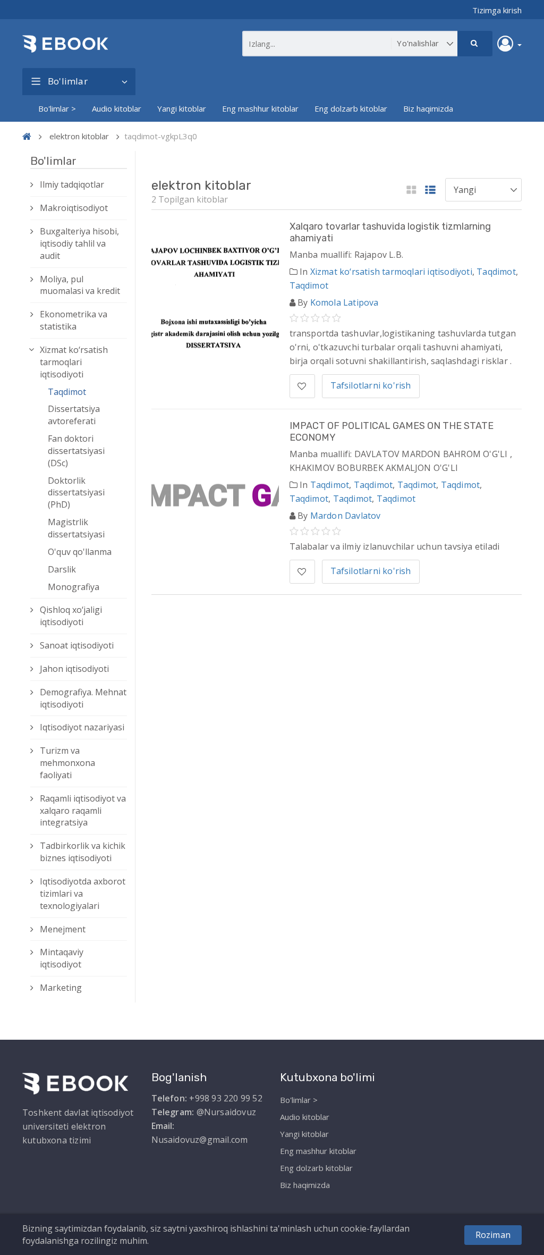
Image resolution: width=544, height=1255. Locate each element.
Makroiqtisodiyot (74, 208)
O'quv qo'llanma (80, 552)
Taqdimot (67, 392)
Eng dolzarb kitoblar (350, 108)
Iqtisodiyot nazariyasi (82, 727)
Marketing (61, 987)
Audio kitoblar (116, 108)
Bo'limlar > (57, 108)
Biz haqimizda (428, 108)
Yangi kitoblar (181, 108)
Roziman (493, 1235)
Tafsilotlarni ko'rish (370, 385)
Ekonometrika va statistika (73, 320)
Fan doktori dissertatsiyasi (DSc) (76, 451)
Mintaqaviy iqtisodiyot (61, 958)
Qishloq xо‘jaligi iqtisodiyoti (71, 616)
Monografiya (73, 587)
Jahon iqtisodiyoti (74, 669)
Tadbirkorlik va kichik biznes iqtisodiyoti (82, 852)
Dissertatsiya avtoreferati (74, 415)
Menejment (63, 929)
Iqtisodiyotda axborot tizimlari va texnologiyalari (82, 893)
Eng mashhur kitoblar (260, 108)
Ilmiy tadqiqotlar (72, 184)
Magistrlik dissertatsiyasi (76, 528)
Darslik (62, 569)
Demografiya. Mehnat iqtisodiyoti (83, 698)
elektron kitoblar (79, 136)
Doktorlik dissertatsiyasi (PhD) (76, 493)
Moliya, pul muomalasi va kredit (80, 285)
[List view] (430, 190)
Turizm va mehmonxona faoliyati (67, 763)
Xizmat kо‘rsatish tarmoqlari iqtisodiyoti (74, 362)
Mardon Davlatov (345, 515)
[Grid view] (411, 190)
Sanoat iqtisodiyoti (77, 645)
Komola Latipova (344, 302)
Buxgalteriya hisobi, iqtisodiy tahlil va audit (79, 243)
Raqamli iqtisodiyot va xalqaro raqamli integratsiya (83, 811)
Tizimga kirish (497, 10)
